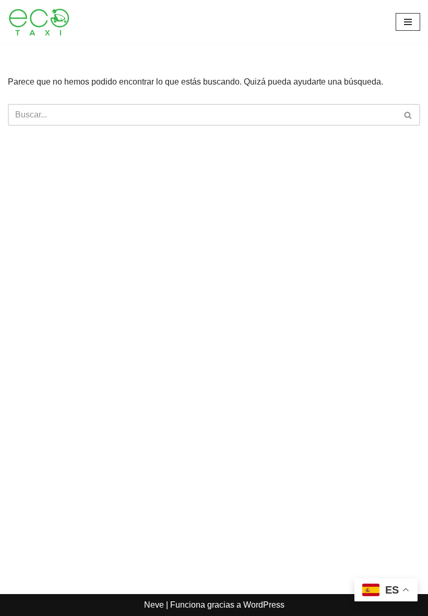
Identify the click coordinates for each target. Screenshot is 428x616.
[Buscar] (408, 115)
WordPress (263, 604)
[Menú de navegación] (408, 22)
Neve (154, 604)
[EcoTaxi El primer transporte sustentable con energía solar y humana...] (39, 22)
